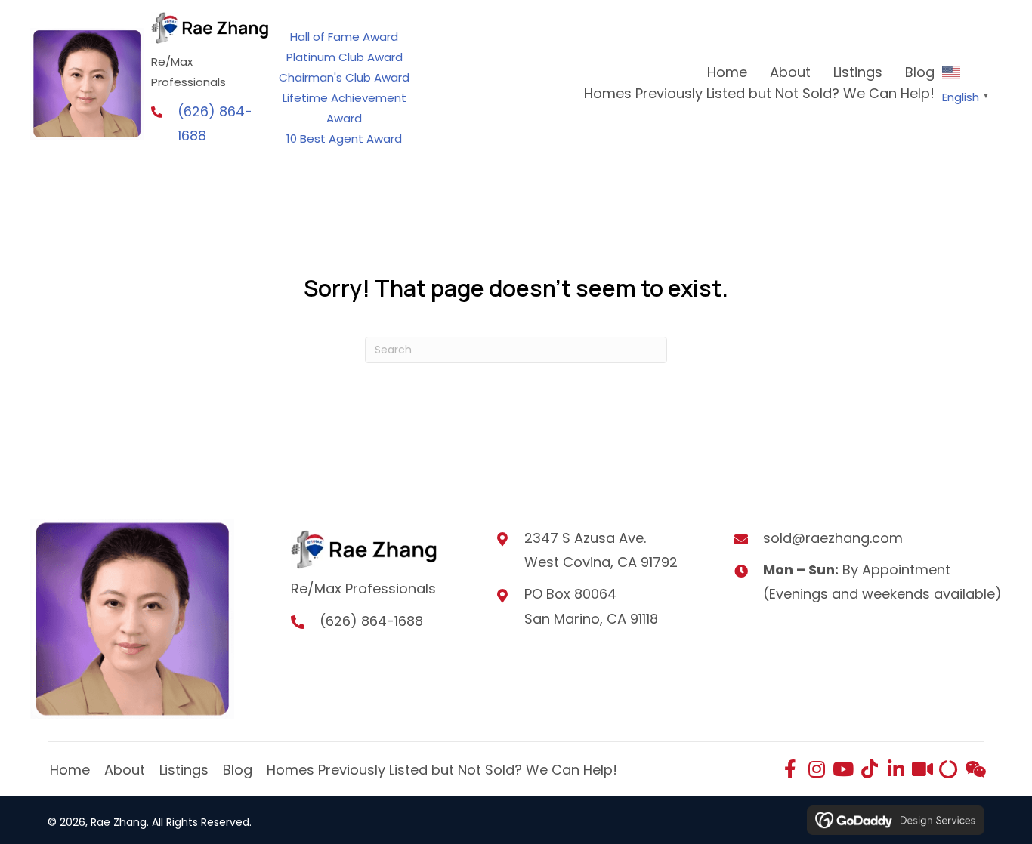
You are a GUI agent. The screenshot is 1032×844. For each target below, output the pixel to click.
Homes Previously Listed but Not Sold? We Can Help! (442, 769)
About (124, 769)
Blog (237, 769)
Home (70, 769)
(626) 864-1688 (371, 620)
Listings (184, 769)
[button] (789, 768)
